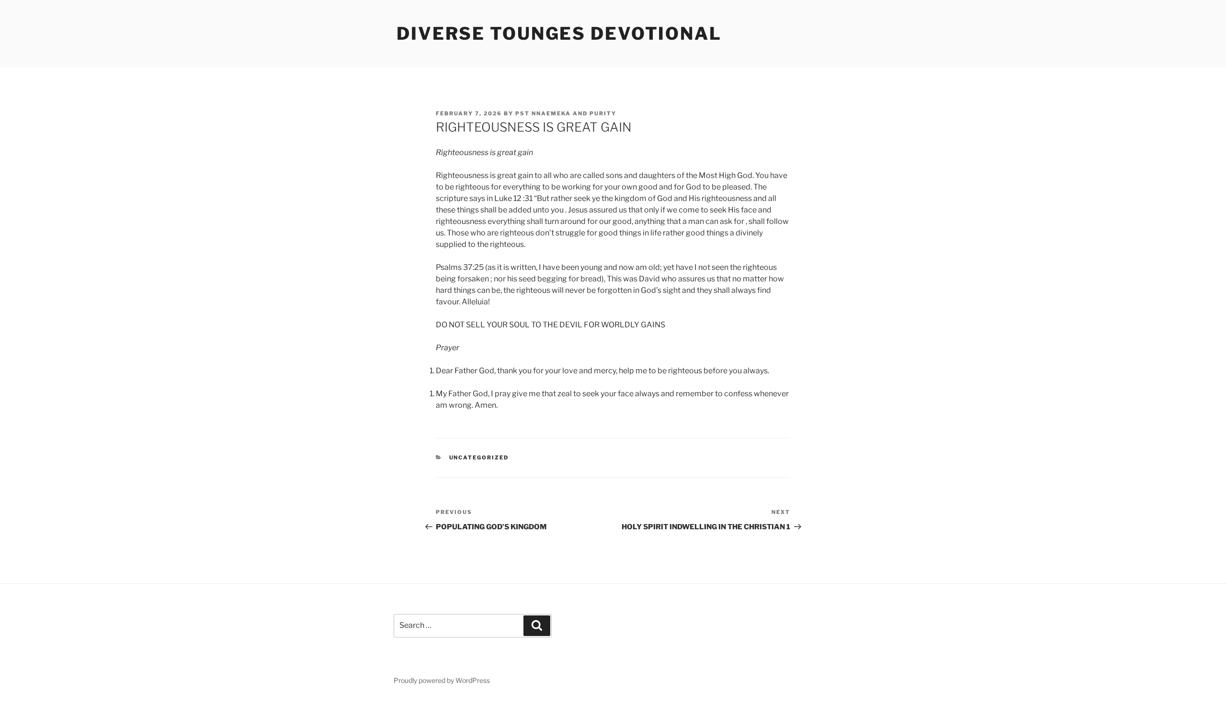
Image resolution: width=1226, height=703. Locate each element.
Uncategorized (479, 457)
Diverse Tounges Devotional (559, 33)
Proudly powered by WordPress (442, 680)
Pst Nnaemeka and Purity (565, 113)
